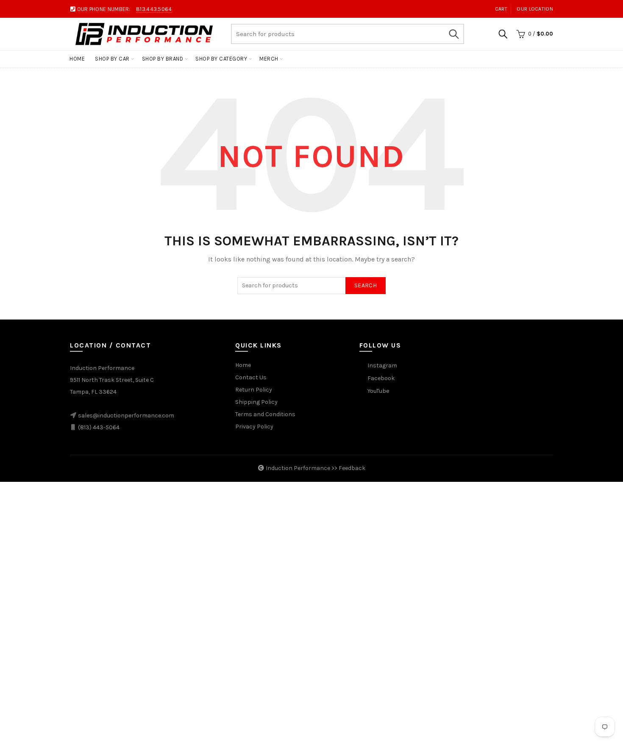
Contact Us (251, 377)
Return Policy (253, 389)
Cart (501, 9)
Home (77, 59)
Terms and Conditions (265, 414)
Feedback (352, 468)
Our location (535, 9)
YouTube (378, 391)
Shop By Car (112, 59)
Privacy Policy (254, 426)
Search (453, 34)
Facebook (381, 378)
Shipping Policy (256, 402)
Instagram (382, 365)
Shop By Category (221, 59)
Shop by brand (163, 59)
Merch (268, 59)
